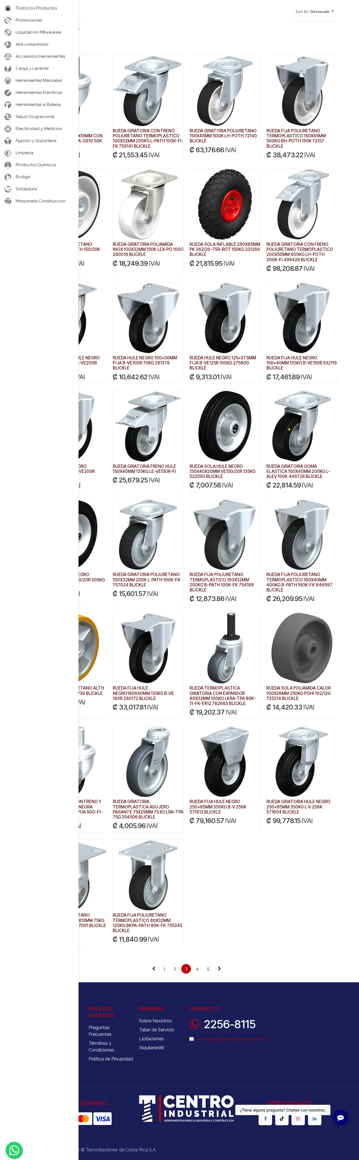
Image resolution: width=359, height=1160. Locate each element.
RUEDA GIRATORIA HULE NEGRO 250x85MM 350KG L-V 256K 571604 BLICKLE (298, 806)
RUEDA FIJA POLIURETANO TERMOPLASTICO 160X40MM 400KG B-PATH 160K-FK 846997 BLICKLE (299, 582)
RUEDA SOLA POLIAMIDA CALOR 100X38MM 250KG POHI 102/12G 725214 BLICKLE (298, 693)
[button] (315, 11)
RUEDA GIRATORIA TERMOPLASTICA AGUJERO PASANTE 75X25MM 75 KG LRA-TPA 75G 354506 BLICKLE (148, 809)
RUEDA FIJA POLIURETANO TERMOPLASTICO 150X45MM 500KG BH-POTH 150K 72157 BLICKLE (296, 138)
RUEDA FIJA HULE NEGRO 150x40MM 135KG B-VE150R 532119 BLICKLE (301, 363)
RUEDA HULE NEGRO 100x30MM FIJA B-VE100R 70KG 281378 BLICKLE (145, 363)
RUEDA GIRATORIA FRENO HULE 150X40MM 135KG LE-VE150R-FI (144, 469)
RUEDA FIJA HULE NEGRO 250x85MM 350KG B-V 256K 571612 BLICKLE (218, 806)
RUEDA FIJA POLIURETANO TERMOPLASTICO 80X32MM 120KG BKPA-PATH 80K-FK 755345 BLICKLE (147, 922)
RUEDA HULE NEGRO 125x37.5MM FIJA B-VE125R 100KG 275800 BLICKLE (223, 363)
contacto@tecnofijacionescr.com (233, 1039)
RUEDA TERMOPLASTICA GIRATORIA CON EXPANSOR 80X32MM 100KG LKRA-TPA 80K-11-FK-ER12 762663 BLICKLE (223, 695)
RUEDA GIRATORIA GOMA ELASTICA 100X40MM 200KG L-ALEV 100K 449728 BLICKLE (298, 471)
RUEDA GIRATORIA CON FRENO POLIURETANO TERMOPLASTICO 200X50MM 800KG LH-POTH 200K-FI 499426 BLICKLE (299, 252)
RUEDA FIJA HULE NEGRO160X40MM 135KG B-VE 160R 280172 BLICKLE (143, 693)
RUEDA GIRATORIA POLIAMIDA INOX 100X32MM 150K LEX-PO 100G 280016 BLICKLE (148, 249)
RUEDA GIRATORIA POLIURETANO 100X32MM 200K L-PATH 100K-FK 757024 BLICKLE (146, 579)
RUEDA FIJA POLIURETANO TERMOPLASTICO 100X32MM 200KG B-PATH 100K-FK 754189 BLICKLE (222, 582)
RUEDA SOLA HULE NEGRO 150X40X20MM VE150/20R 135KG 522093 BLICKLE (223, 471)
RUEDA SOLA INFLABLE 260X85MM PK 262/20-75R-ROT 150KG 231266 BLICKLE (225, 249)
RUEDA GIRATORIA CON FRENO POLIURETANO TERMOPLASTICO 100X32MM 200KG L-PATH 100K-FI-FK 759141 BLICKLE (148, 138)
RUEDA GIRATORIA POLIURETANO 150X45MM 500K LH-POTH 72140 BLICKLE (223, 136)
